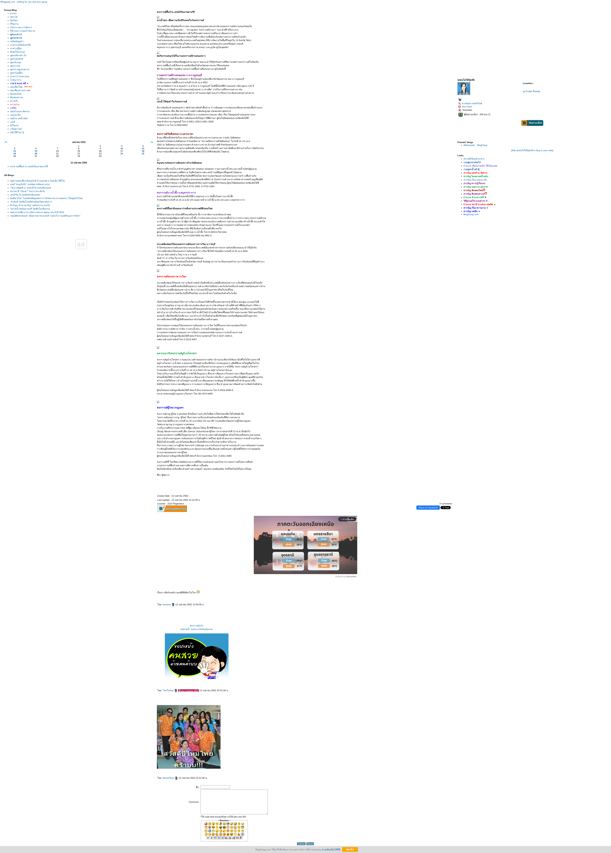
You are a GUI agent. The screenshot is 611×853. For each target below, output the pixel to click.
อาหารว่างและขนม (19, 76)
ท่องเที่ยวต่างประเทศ (20, 90)
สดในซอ (168, 690)
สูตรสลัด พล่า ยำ (18, 55)
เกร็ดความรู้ (16, 129)
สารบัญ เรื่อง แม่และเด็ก (475, 180)
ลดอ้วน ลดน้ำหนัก (19, 118)
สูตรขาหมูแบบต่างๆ (19, 69)
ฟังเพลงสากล (16, 97)
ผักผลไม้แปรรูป (17, 52)
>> (152, 142)
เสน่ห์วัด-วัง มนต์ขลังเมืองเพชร (25, 194)
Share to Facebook (428, 507)
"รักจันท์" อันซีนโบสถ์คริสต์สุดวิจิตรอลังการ (31, 201)
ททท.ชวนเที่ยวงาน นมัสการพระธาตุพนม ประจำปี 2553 (37, 212)
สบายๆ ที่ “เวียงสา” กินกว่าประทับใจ (27, 191)
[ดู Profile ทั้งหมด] (531, 91)
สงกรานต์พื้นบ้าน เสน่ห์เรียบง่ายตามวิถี (29, 166)
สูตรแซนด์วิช (16, 59)
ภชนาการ (15, 80)
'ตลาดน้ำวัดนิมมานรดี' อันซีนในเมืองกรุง (30, 208)
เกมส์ (12, 122)
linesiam (167, 604)
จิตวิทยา (14, 20)
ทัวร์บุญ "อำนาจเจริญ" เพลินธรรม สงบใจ (30, 205)
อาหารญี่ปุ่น (16, 48)
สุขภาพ (13, 17)
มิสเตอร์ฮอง (169, 778)
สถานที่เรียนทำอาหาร (474, 159)
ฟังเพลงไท (15, 94)
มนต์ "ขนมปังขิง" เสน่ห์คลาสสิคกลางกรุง (30, 184)
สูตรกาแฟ (15, 66)
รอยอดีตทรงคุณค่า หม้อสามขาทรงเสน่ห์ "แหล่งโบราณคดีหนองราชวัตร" (45, 215)
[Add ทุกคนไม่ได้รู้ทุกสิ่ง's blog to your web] (532, 150)
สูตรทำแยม (15, 62)
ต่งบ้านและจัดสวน (20, 111)
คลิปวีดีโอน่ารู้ (17, 132)
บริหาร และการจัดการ (21, 27)
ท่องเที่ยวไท (16, 87)
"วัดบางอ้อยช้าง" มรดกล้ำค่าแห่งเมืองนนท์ (30, 187)
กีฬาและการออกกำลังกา (22, 31)
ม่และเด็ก (15, 115)
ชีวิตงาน (14, 24)
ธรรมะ (13, 13)
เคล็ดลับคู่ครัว (17, 41)
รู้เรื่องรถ (14, 125)
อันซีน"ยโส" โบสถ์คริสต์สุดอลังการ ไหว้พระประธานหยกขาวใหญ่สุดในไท (46, 198)
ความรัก (14, 101)
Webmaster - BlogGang (475, 145)
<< (6, 142)
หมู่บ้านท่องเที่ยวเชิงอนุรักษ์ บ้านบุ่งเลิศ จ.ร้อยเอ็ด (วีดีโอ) (37, 180)
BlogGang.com (471, 214)
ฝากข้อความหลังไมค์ (472, 103)
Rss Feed (467, 106)
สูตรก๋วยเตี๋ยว (16, 73)
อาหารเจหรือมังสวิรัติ (20, 45)
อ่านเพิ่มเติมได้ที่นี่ (331, 849)
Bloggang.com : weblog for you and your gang (23, 1)
